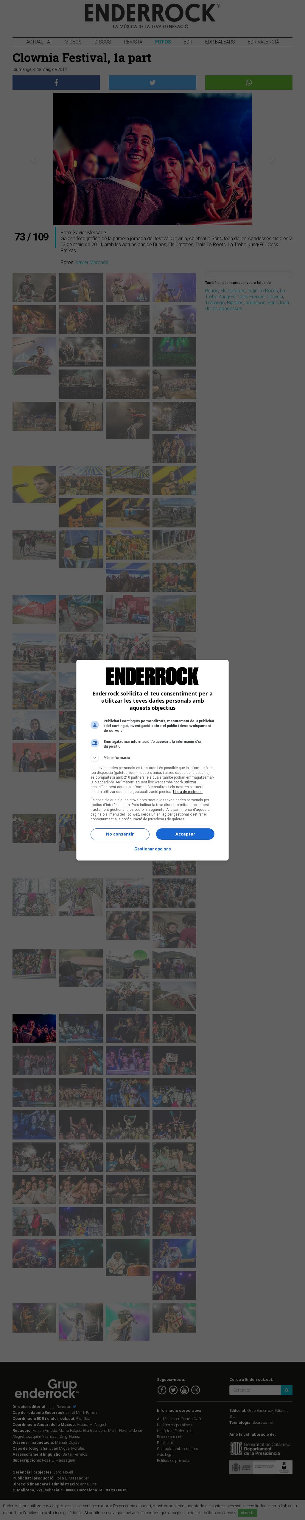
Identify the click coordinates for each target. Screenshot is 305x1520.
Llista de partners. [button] (188, 792)
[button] (152, 758)
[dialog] (152, 760)
